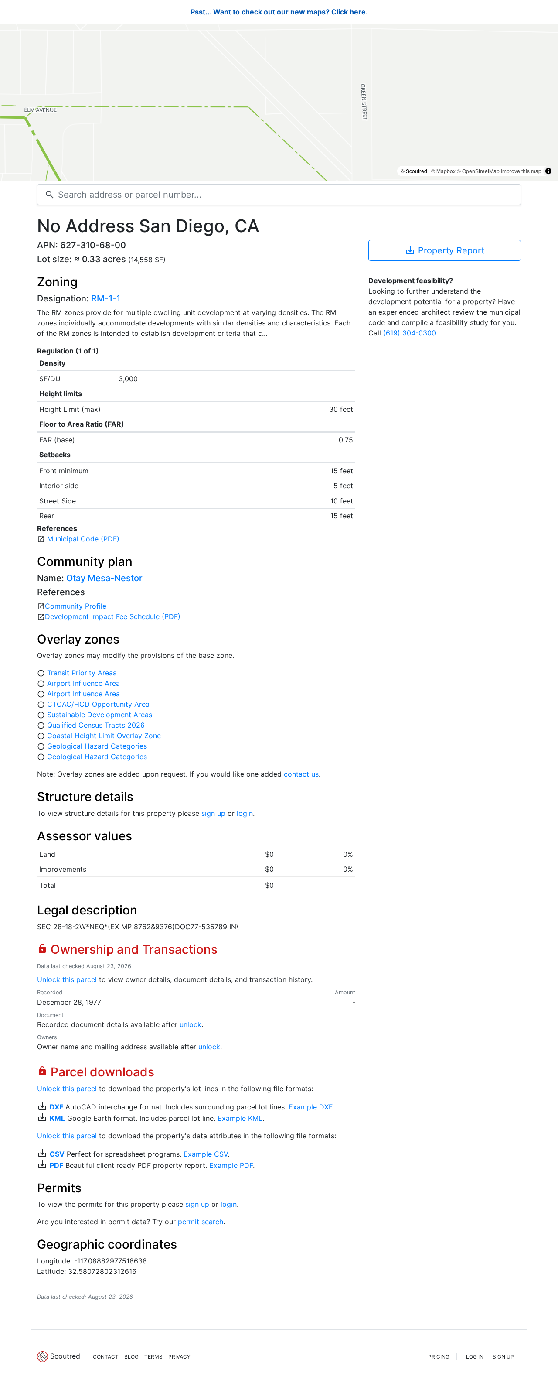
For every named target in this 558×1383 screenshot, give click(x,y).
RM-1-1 (105, 298)
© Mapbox (443, 171)
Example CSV (206, 1154)
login (245, 813)
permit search (200, 1221)
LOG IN (474, 1356)
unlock (190, 1024)
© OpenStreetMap (478, 171)
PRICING (438, 1356)
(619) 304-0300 (409, 333)
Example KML (240, 1118)
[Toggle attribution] (548, 171)
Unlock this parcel (67, 979)
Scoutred (65, 1356)
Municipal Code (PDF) (83, 538)
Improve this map (521, 171)
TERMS (153, 1356)
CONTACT (106, 1356)
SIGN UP (503, 1356)
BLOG (131, 1356)
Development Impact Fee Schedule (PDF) (112, 616)
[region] (279, 102)
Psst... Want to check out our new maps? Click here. (279, 11)
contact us (301, 774)
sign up (213, 813)
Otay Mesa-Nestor (104, 578)
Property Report (444, 250)
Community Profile (75, 606)
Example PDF (231, 1165)
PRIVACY (179, 1356)
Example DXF (310, 1106)
